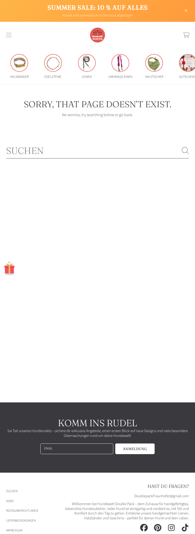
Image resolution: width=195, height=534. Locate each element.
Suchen (12, 491)
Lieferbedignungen (21, 520)
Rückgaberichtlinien (22, 510)
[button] (8, 35)
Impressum (14, 530)
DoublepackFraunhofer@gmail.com (161, 496)
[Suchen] (185, 150)
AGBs (10, 501)
